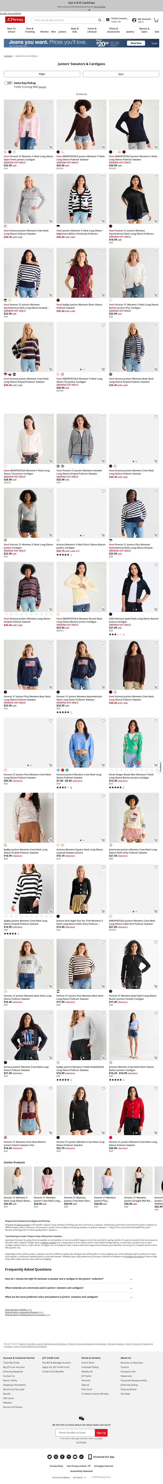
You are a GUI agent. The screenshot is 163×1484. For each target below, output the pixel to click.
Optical (85, 1384)
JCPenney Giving (129, 1384)
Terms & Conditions (61, 1477)
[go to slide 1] (75, 10)
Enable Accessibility (10, 13)
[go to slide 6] (89, 10)
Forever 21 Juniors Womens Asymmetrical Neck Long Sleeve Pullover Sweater (131, 232)
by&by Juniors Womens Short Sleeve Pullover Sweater (79, 306)
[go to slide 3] (81, 10)
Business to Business (132, 1362)
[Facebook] (63, 1457)
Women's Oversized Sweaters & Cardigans (87, 1344)
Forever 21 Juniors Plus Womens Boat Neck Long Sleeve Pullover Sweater (27, 698)
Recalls (7, 1393)
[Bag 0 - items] (156, 20)
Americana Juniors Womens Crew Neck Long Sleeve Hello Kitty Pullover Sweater (133, 851)
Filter (42, 74)
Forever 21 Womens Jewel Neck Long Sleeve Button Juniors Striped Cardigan (132, 997)
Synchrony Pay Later (14, 1389)
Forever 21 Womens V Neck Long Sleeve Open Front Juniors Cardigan (28, 158)
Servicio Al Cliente (12, 1407)
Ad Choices (78, 1477)
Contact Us (9, 1375)
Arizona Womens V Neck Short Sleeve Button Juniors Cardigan (81, 546)
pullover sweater (49, 1242)
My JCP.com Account (14, 1367)
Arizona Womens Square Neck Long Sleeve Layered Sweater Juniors (80, 851)
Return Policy (10, 1380)
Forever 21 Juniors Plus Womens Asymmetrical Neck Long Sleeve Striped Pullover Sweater (130, 546)
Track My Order (11, 1362)
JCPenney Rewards (13, 1371)
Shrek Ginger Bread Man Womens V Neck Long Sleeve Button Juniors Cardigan (131, 776)
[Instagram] (56, 1457)
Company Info (128, 1371)
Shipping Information (14, 1384)
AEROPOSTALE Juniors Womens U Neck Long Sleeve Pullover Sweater (133, 158)
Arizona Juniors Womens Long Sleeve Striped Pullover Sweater (27, 620)
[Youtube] (75, 1457)
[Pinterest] (69, 1457)
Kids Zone (87, 1389)
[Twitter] (50, 1457)
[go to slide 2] (78, 10)
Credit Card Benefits (53, 1371)
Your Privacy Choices (76, 1466)
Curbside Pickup (90, 1367)
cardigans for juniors (134, 1256)
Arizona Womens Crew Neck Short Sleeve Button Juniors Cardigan (131, 1068)
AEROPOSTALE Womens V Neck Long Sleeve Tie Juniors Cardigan (79, 380)
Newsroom (126, 1375)
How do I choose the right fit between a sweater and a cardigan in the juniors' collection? (54, 1278)
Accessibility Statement (81, 1471)
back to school (23, 1224)
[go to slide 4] (83, 10)
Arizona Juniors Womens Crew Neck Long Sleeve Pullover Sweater (26, 232)
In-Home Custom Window (95, 1393)
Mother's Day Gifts (27, 1344)
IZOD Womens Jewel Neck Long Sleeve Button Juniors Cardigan (134, 620)
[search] (101, 20)
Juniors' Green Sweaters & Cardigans (30, 1346)
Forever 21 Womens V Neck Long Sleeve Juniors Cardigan (28, 546)
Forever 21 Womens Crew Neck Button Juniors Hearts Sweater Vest (25, 1143)
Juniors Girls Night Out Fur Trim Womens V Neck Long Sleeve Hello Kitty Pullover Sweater (80, 922)
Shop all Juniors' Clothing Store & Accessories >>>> (27, 1314)
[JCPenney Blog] (82, 1457)
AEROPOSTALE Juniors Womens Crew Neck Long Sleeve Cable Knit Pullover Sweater (132, 922)
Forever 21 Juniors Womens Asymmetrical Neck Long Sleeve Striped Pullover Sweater (25, 306)
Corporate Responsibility (134, 1380)
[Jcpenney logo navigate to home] (15, 19)
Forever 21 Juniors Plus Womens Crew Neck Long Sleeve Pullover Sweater (27, 776)
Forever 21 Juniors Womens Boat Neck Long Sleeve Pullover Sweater (27, 997)
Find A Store (88, 1362)
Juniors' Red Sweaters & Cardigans (52, 1344)
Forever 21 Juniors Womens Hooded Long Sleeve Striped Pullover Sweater (79, 472)
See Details (81, 1442)
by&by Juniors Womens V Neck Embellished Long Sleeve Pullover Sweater (80, 1068)
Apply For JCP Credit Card (55, 1367)
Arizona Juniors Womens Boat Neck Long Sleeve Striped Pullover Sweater (131, 380)
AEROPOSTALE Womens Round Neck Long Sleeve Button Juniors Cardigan (79, 620)
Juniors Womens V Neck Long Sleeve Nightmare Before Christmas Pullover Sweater (79, 232)
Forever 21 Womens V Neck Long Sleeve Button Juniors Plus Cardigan (133, 306)
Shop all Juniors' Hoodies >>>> (18, 1309)
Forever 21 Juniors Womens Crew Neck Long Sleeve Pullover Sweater (80, 1143)
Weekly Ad (87, 1371)
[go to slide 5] (86, 10)
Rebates (7, 1402)
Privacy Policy (56, 1466)
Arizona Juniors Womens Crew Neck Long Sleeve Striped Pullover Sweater (26, 380)
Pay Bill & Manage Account (56, 1362)
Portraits (86, 1380)
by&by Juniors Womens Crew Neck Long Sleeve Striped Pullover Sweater (25, 851)
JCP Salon (86, 1375)
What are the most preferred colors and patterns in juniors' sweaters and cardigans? (51, 1296)
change (42, 86)
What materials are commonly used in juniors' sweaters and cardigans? (44, 1287)
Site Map (125, 1393)
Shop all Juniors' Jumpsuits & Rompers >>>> (24, 1312)
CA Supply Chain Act (103, 1466)
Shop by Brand (128, 1389)
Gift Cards (8, 1398)
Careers (125, 1367)
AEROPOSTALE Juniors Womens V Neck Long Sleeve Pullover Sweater (81, 158)
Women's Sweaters (115, 1344)
